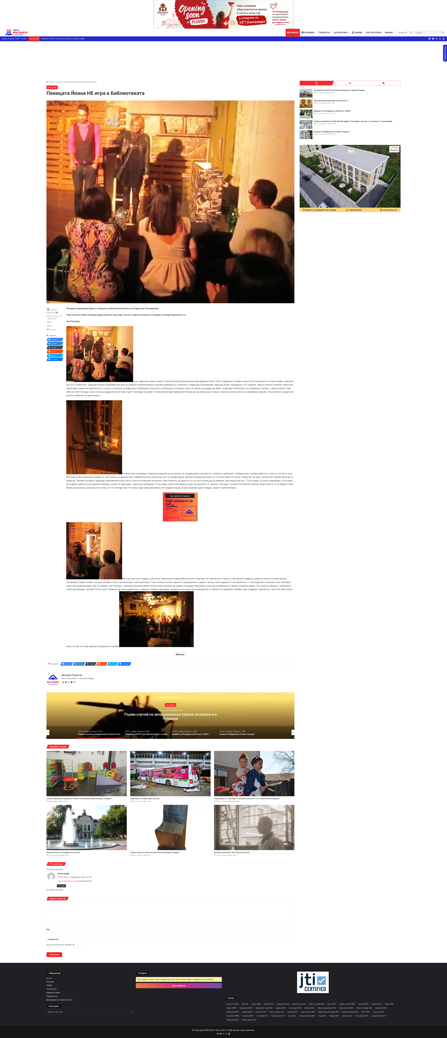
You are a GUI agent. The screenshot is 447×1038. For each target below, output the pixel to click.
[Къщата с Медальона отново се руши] (306, 134)
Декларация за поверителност (59, 1000)
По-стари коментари (54, 869)
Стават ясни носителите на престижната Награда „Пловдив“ (154, 852)
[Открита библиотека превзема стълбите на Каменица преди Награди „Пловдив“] (86, 773)
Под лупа (378, 1012)
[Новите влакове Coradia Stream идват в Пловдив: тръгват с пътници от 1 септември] (306, 124)
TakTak (49, 985)
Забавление (245, 1008)
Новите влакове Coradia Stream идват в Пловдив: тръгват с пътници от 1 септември (353, 121)
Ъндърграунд (233, 1020)
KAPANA (389, 32)
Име (48, 929)
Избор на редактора (326, 1008)
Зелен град (295, 1008)
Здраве (358, 32)
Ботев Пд (269, 1004)
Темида (334, 1016)
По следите (262, 1016)
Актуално (59, 82)
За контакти (51, 989)
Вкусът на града (316, 1004)
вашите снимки (249, 1020)
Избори (309, 1008)
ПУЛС (365, 1012)
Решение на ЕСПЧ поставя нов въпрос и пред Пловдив (339, 90)
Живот (231, 1008)
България (283, 1004)
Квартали (381, 1008)
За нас (49, 978)
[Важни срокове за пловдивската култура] (86, 827)
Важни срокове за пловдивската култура (63, 852)
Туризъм (347, 1016)
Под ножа (247, 1016)
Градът (377, 1004)
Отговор (61, 886)
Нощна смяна (308, 1012)
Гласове (363, 1004)
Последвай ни (180, 986)
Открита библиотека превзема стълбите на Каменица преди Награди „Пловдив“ (78, 798)
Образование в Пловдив (328, 1012)
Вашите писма (299, 1004)
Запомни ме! (53, 939)
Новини (293, 32)
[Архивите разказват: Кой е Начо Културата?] (254, 827)
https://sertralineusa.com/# (68, 881)
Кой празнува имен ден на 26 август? (331, 100)
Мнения (261, 1012)
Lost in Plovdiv (374, 32)
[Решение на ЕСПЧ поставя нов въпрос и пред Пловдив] (306, 93)
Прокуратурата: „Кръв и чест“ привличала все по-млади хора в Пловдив (170, 716)
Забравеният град (264, 1008)
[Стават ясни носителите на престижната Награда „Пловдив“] (170, 827)
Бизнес (256, 1004)
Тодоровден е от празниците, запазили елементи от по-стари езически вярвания (246, 798)
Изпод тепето (346, 1008)
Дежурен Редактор (72, 675)
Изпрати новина (53, 993)
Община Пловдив (350, 1012)
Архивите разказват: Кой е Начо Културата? (232, 852)
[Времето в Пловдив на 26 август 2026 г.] (306, 114)
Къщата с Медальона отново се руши (331, 131)
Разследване (278, 1016)
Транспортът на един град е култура (145, 798)
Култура (180, 654)
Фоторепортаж (378, 1016)
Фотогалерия (361, 1016)
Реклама (50, 982)
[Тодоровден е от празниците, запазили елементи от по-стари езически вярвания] (254, 773)
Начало (51, 82)
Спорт (292, 1016)
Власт (331, 1004)
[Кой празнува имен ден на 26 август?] (306, 103)
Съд (322, 1016)
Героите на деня (347, 1004)
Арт (245, 1004)
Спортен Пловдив (307, 1016)
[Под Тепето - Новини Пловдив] (16, 32)
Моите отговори (276, 1012)
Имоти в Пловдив (364, 1008)
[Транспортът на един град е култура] (170, 773)
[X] (68, 682)
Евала (389, 1004)
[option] (170, 715)
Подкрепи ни (52, 996)
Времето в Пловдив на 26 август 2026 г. (332, 111)
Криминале (233, 1012)
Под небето (233, 1016)
